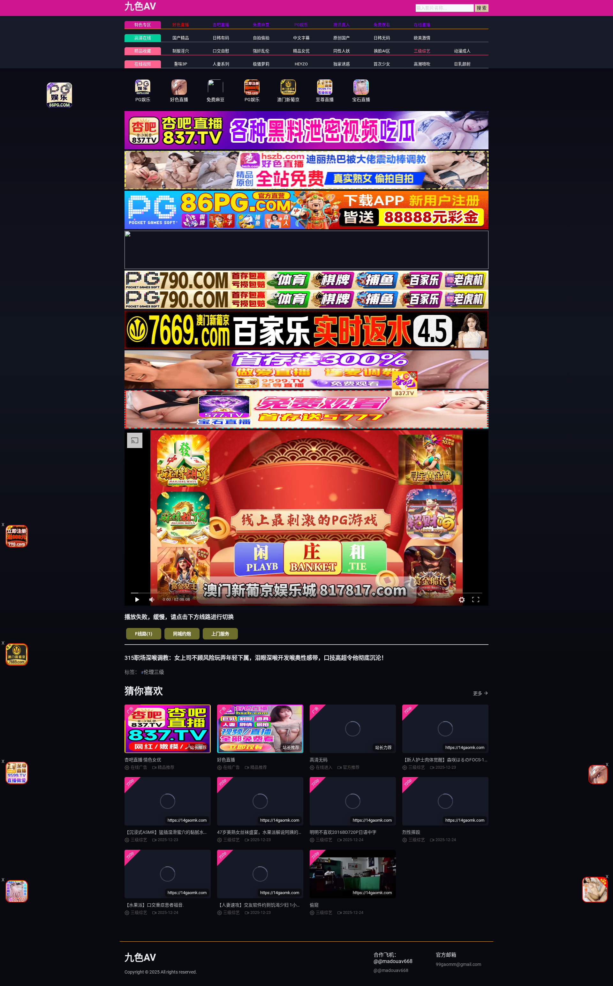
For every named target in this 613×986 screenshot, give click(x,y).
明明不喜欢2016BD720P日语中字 (343, 832)
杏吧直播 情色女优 (143, 759)
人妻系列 (221, 64)
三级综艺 (422, 51)
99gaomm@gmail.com (458, 964)
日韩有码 (221, 37)
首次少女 (382, 64)
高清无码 (319, 759)
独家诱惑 (341, 64)
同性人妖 (341, 51)
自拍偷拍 (261, 37)
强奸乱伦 (261, 51)
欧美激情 (422, 37)
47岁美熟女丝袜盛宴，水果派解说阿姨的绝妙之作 (266, 832)
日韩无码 (382, 37)
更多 (477, 693)
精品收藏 (142, 51)
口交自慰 (221, 51)
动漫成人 (462, 51)
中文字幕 (301, 37)
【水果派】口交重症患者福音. (154, 905)
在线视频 (142, 64)
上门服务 (220, 633)
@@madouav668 (391, 970)
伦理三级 (154, 672)
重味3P (180, 64)
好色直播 (226, 759)
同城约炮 (182, 633)
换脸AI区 (382, 51)
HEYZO (301, 64)
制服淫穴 (180, 51)
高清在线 (142, 37)
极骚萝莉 (261, 64)
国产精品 (180, 37)
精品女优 (301, 51)
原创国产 (341, 37)
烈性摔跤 (411, 832)
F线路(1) (143, 633)
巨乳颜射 (462, 64)
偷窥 (314, 905)
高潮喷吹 (422, 64)
